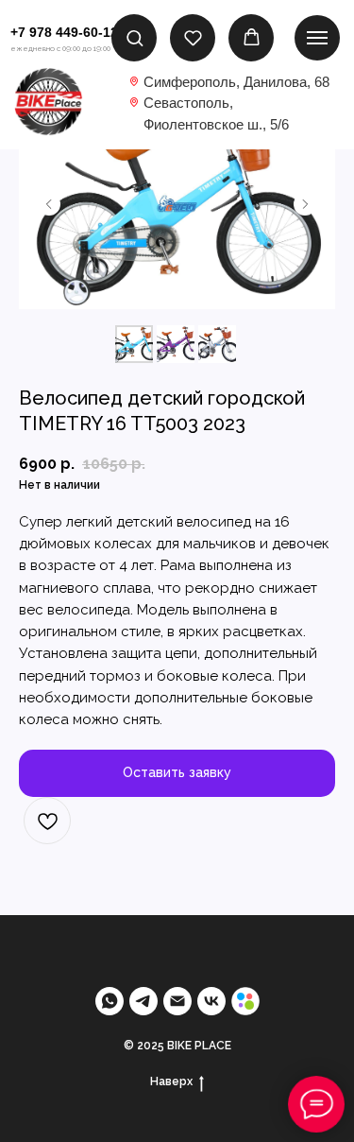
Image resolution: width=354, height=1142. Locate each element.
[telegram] (143, 1001)
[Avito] (245, 1001)
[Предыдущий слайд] (49, 204)
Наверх (171, 1081)
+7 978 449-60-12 (64, 32)
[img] (48, 101)
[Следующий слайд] (305, 204)
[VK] (211, 1001)
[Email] (177, 1001)
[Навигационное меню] (317, 37)
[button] (134, 37)
